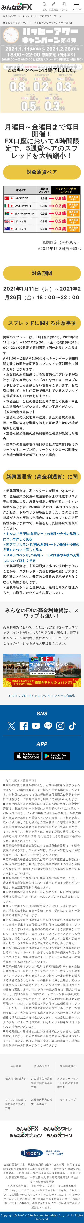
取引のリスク (42, 1066)
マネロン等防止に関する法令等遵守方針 (15, 1104)
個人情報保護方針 (16, 1078)
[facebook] (24, 724)
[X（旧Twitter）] (11, 724)
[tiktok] (73, 724)
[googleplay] (56, 756)
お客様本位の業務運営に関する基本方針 (41, 1083)
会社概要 (16, 1066)
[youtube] (36, 724)
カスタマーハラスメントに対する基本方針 (67, 1083)
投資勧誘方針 (68, 1066)
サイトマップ (68, 1099)
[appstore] (28, 756)
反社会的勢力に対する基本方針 (41, 1101)
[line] (48, 724)
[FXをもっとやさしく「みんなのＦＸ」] (16, 5)
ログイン (64, 9)
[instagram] (60, 724)
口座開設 (53, 9)
